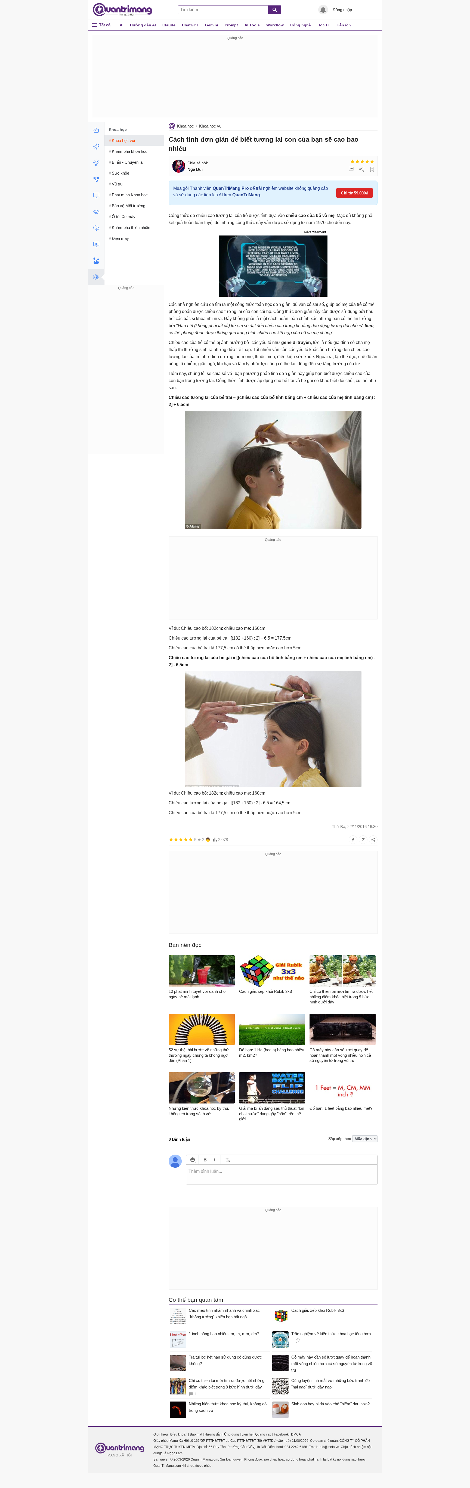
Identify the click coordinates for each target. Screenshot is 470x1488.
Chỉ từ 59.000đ (354, 193)
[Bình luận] (351, 169)
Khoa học (185, 126)
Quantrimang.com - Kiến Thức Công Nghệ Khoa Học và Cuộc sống (125, 9)
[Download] (96, 228)
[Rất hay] (372, 161)
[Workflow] (96, 179)
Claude (168, 25)
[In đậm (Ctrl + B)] (205, 1159)
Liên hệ (247, 1434)
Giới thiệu (160, 1434)
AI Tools (252, 25)
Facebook (281, 1434)
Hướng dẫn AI (143, 25)
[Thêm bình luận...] (281, 1175)
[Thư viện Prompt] (96, 146)
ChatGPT (190, 25)
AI (121, 25)
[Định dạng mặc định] (227, 1159)
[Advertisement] (235, 79)
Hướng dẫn (213, 1434)
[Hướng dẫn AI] (96, 163)
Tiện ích (343, 25)
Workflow (275, 25)
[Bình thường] (362, 161)
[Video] (96, 244)
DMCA (296, 1434)
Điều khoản (178, 1434)
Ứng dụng (231, 1434)
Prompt (231, 25)
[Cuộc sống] (96, 261)
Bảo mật (196, 1434)
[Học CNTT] (96, 212)
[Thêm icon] (192, 1159)
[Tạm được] (357, 161)
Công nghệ (300, 25)
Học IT (323, 25)
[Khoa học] (96, 277)
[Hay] (367, 161)
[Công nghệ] (96, 195)
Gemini (211, 25)
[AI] (96, 130)
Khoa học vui (210, 126)
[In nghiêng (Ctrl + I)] (214, 1159)
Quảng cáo (263, 1434)
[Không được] (352, 161)
